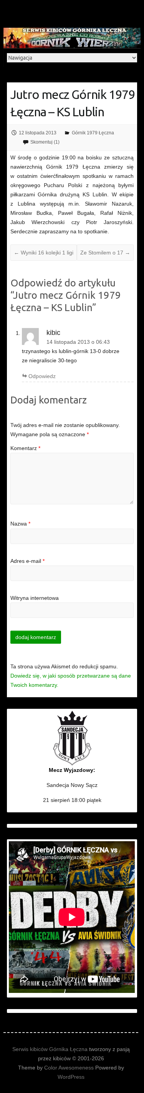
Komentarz (25, 448)
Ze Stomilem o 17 (105, 252)
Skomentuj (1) (45, 142)
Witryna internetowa (34, 598)
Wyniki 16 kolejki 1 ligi (43, 252)
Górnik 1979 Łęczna (93, 133)
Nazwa (20, 524)
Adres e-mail (27, 561)
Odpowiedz (42, 376)
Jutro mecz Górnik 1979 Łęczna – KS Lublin (72, 103)
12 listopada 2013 (37, 133)
